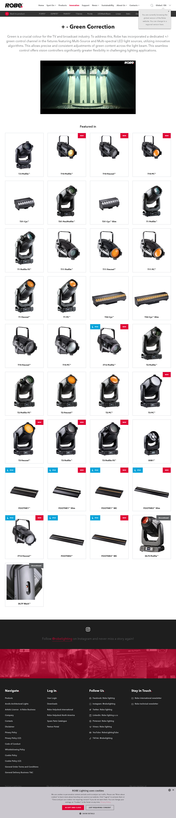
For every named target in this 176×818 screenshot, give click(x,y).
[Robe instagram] (88, 629)
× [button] (173, 790)
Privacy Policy (106, 802)
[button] (88, 813)
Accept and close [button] (73, 807)
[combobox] (169, 790)
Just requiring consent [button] (100, 807)
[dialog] (88, 802)
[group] (21, 704)
